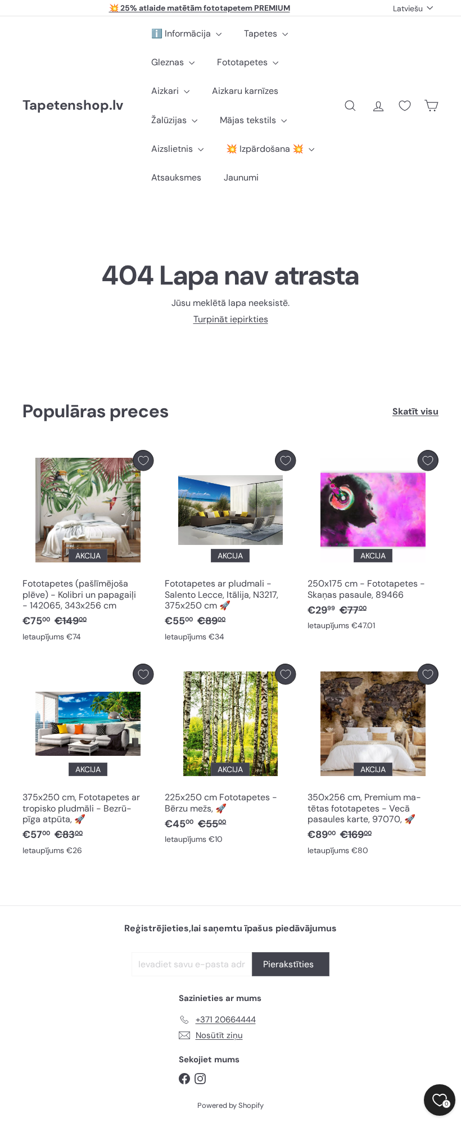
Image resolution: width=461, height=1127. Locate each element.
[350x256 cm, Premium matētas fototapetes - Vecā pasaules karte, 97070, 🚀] (373, 762)
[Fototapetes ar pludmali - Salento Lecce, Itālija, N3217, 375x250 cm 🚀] (230, 548)
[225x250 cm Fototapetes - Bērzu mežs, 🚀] (230, 756)
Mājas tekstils (249, 120)
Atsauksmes (176, 177)
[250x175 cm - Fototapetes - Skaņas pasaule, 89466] (373, 543)
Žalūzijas (170, 120)
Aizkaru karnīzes (245, 91)
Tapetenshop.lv (72, 105)
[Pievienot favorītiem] (143, 460)
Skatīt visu (415, 411)
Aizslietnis (173, 149)
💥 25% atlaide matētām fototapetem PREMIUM (199, 8)
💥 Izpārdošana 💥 (266, 149)
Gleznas (168, 62)
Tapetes (261, 33)
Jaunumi (241, 177)
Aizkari (166, 91)
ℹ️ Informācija (182, 33)
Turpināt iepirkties (230, 319)
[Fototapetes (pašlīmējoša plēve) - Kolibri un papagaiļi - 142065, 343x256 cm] (87, 548)
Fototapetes (243, 62)
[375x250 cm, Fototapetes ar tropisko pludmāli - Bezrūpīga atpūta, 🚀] (87, 762)
